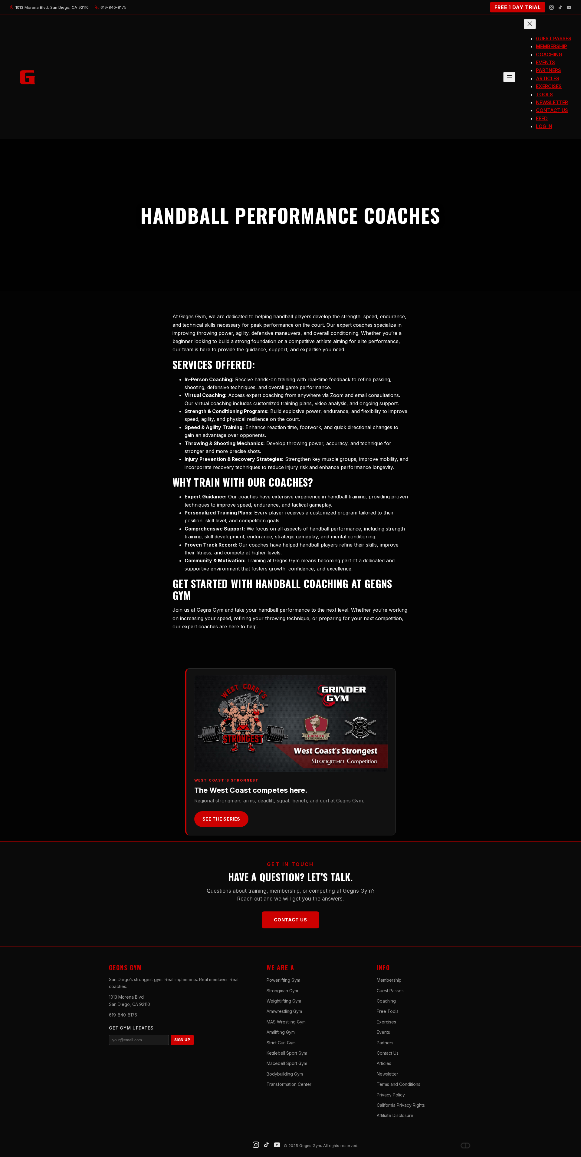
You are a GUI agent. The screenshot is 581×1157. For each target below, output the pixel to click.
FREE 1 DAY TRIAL (517, 7)
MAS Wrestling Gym (286, 1021)
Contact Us (290, 920)
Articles (384, 1063)
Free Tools (388, 1011)
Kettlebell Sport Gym (287, 1053)
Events (383, 1032)
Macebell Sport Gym (287, 1063)
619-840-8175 (123, 1014)
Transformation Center (289, 1084)
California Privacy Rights (401, 1105)
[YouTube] (569, 7)
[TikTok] (560, 7)
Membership (389, 980)
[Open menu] (509, 77)
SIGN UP (182, 1040)
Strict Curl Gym (281, 1042)
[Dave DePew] (465, 1145)
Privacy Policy (391, 1094)
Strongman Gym (282, 990)
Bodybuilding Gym (285, 1073)
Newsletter (387, 1073)
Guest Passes (390, 990)
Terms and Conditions (398, 1084)
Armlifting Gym (281, 1032)
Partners (385, 1042)
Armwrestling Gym (284, 1011)
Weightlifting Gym (284, 1000)
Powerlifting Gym (283, 980)
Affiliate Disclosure (395, 1115)
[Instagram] (551, 7)
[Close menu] (530, 24)
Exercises (386, 1021)
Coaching (386, 1000)
